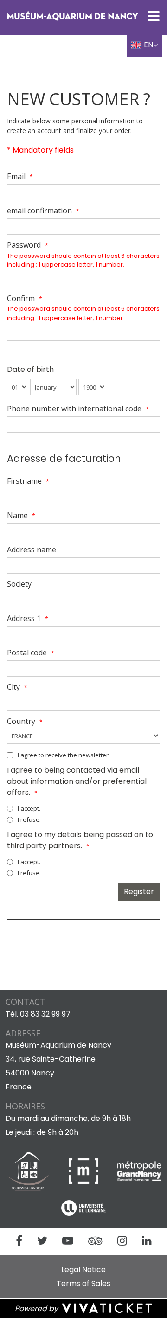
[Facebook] (19, 1241)
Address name (31, 549)
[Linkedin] (147, 1241)
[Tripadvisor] (95, 1241)
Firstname (28, 481)
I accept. (29, 808)
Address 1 (27, 618)
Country (25, 721)
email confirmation (43, 210)
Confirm (24, 298)
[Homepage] (72, 16)
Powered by (37, 1308)
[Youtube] (68, 1241)
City (17, 687)
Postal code (30, 652)
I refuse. (29, 819)
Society (19, 584)
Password (27, 245)
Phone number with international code (78, 408)
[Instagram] (122, 1241)
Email (20, 176)
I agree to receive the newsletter (63, 755)
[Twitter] (42, 1241)
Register (139, 891)
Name (21, 515)
